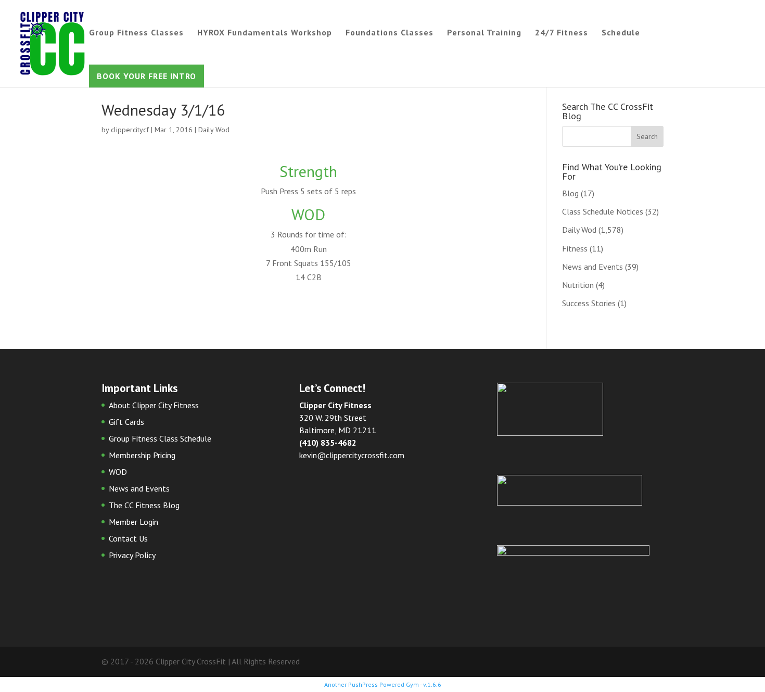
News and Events (592, 266)
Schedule (621, 33)
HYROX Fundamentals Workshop (264, 33)
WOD (118, 472)
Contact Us (128, 538)
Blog (570, 193)
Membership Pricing (142, 455)
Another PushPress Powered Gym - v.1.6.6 (382, 684)
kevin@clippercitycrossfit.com (351, 455)
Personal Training (484, 33)
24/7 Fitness (561, 33)
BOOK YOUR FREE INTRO (146, 76)
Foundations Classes (390, 33)
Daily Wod (214, 129)
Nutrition (578, 285)
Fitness (575, 248)
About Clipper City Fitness (154, 405)
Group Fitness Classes (136, 33)
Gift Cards (126, 422)
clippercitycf (130, 129)
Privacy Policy (132, 555)
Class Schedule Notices (602, 211)
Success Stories (589, 303)
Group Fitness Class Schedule (160, 438)
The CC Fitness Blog (144, 505)
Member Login (133, 522)
